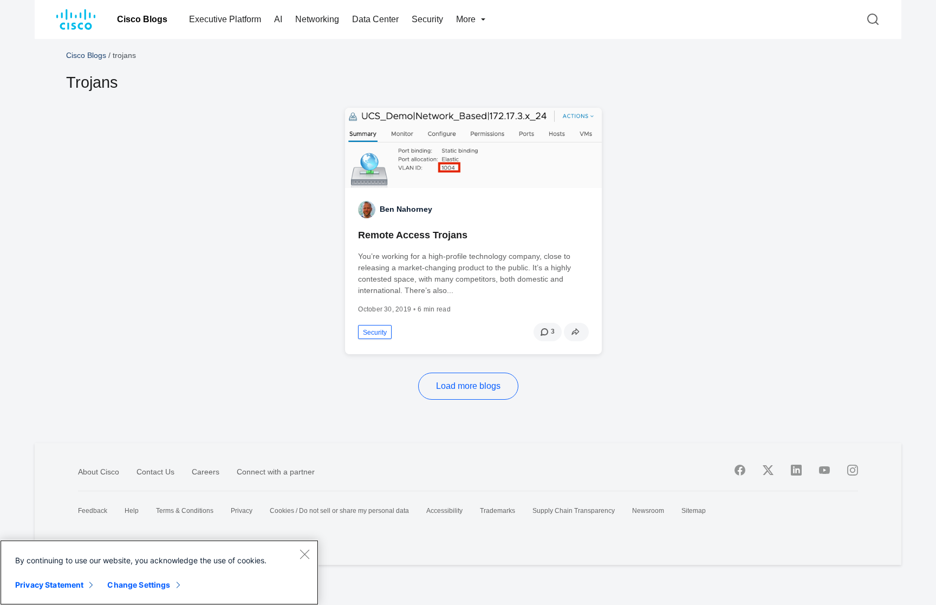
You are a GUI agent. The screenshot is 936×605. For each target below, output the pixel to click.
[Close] (304, 554)
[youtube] (824, 470)
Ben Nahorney (406, 209)
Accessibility (444, 511)
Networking (317, 19)
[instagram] (852, 470)
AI (278, 19)
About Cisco (98, 471)
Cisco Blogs (142, 19)
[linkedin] (796, 470)
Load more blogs (468, 386)
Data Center (375, 19)
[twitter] (768, 470)
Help (132, 511)
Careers (205, 471)
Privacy (241, 511)
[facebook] (739, 470)
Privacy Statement (49, 584)
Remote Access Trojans (412, 235)
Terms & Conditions (184, 511)
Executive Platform (225, 19)
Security (427, 19)
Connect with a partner (276, 471)
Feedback (92, 511)
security (375, 332)
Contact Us (155, 471)
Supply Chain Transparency (573, 511)
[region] (159, 572)
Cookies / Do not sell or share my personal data (339, 511)
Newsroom (648, 511)
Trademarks (497, 511)
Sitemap (693, 511)
